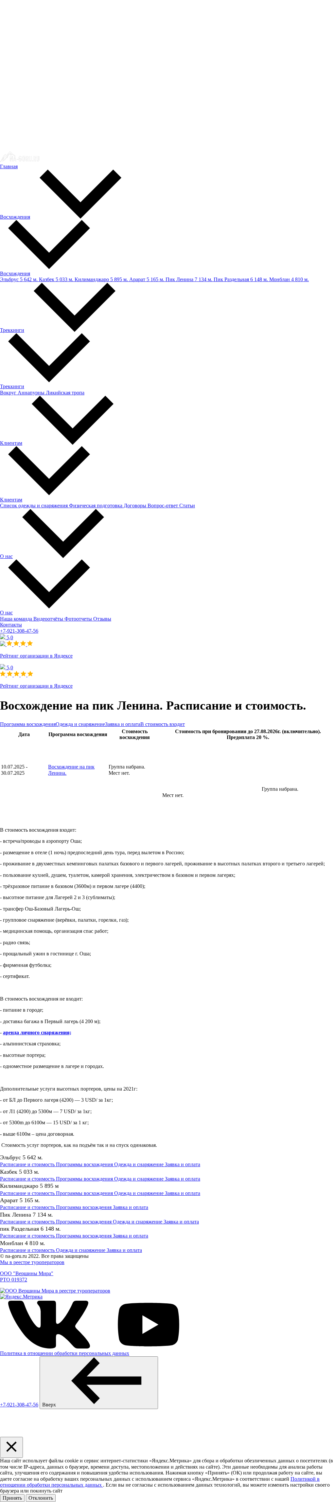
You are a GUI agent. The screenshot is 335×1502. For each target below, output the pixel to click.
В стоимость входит (162, 724)
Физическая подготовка (95, 505)
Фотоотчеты (77, 619)
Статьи (186, 505)
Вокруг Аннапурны (22, 392)
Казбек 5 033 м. (55, 279)
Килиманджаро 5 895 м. (100, 279)
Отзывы (101, 619)
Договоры (134, 505)
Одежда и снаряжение (80, 724)
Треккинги (12, 330)
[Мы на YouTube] (148, 1347)
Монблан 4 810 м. (288, 279)
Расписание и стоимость (27, 1164)
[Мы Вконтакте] (49, 1347)
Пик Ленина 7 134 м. (188, 279)
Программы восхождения (84, 1164)
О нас (6, 556)
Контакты (11, 624)
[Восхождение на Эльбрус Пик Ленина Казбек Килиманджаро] (20, 160)
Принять (12, 1498)
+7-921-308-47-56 (19, 631)
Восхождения (15, 217)
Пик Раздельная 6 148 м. (240, 279)
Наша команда (16, 619)
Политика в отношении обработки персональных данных (64, 1353)
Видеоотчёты (47, 619)
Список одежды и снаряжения (34, 505)
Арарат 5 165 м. (146, 279)
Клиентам (11, 443)
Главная (9, 166)
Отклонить (40, 1498)
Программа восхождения (28, 724)
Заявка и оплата (122, 724)
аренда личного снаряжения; (37, 1032)
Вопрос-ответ (162, 505)
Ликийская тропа (64, 392)
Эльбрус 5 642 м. (19, 279)
